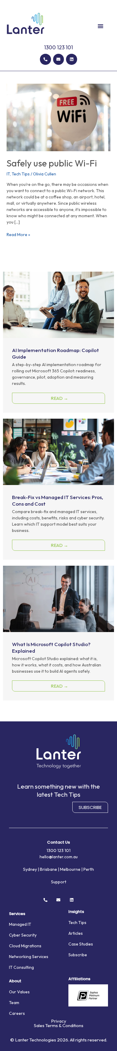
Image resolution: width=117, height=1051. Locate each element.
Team (14, 1002)
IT (8, 174)
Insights (76, 911)
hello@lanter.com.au (59, 856)
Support (58, 882)
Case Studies (80, 944)
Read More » (18, 234)
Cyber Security (23, 935)
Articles (75, 933)
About (15, 981)
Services (17, 914)
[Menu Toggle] (101, 26)
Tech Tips (21, 174)
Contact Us (58, 842)
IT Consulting (21, 967)
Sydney (30, 869)
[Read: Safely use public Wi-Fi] (59, 117)
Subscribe (77, 954)
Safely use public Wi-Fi (52, 163)
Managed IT (20, 924)
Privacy (58, 1021)
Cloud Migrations (25, 945)
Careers (17, 1013)
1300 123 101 (58, 47)
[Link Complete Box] (58, 342)
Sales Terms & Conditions (58, 1025)
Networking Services (28, 956)
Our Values (19, 992)
